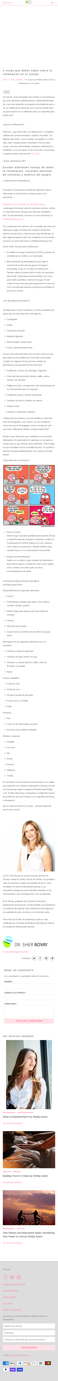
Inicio (5, 80)
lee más (34, 153)
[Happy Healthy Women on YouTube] (12, 1277)
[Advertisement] (29, 37)
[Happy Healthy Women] (29, 2)
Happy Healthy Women (19, 1355)
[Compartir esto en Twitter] (33, 958)
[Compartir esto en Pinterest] (46, 958)
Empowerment (9, 1112)
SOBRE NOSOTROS (14, 1284)
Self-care (17, 1172)
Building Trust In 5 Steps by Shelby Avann (25, 1176)
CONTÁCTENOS (12, 1310)
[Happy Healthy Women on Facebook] (6, 1277)
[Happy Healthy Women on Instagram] (19, 1277)
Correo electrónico (15, 993)
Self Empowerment (25, 1112)
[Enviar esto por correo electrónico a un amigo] (52, 958)
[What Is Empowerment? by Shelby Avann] (29, 1074)
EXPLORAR (9, 1297)
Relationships (8, 1228)
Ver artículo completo (12, 1123)
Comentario (10, 1004)
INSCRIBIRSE (10, 1291)
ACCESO (8, 1303)
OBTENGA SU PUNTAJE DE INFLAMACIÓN (23, 204)
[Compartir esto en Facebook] (39, 958)
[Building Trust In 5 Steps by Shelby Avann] (29, 1149)
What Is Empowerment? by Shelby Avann (25, 1116)
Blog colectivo (17, 80)
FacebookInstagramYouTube (15, 952)
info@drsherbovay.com (13, 219)
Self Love (7, 1172)
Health (6, 92)
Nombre (8, 982)
